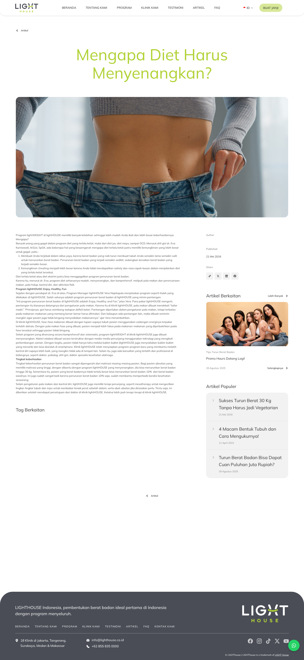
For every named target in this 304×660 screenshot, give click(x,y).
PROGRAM (124, 8)
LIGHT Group (282, 655)
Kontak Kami (165, 626)
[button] (209, 276)
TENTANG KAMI (96, 8)
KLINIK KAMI (149, 8)
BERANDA (69, 8)
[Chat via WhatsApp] (294, 645)
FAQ (217, 8)
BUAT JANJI (271, 8)
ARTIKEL (199, 8)
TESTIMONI (175, 8)
